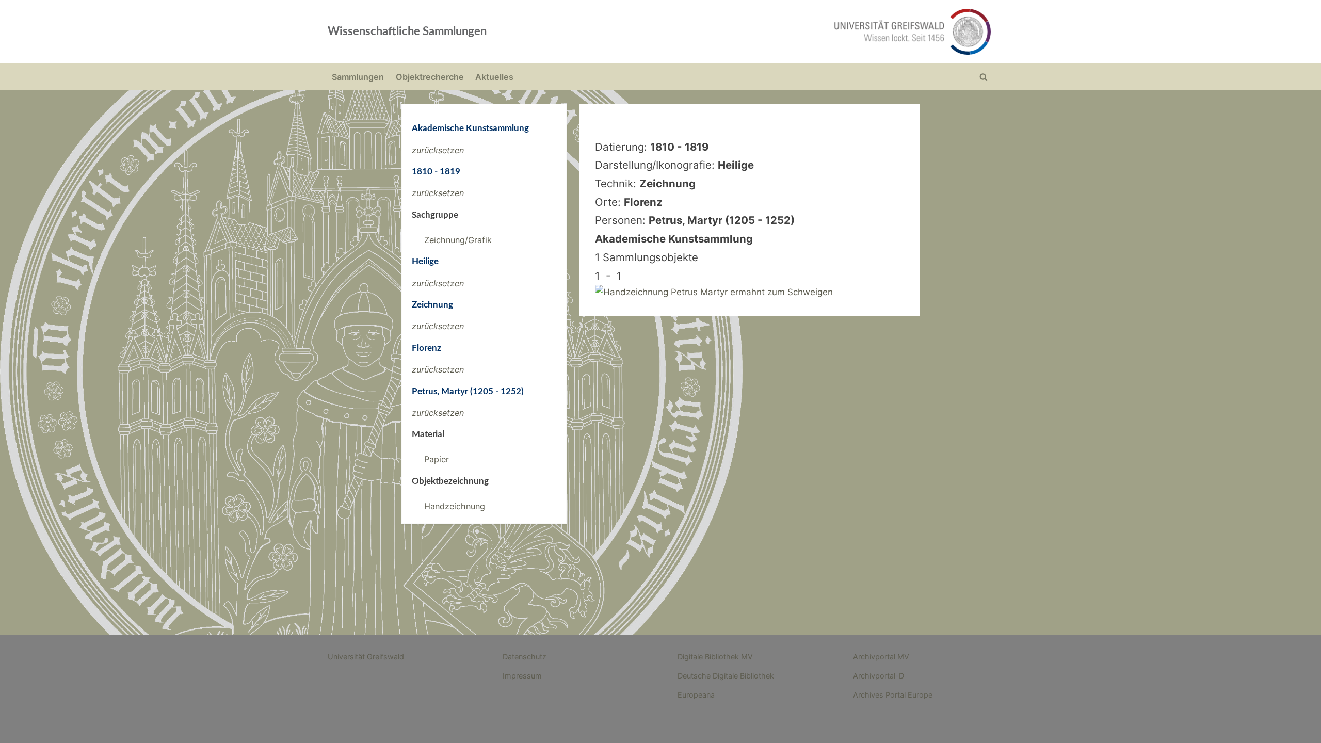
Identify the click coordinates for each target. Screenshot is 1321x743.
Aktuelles (494, 77)
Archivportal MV (881, 656)
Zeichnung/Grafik (458, 240)
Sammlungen (358, 77)
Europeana (696, 694)
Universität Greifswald (366, 656)
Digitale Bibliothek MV (715, 656)
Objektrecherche (430, 77)
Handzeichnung (454, 506)
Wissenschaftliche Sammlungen (407, 31)
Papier (436, 459)
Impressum (522, 675)
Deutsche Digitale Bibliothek (726, 675)
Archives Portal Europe (892, 694)
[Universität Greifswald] (807, 32)
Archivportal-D (878, 675)
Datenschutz (524, 656)
